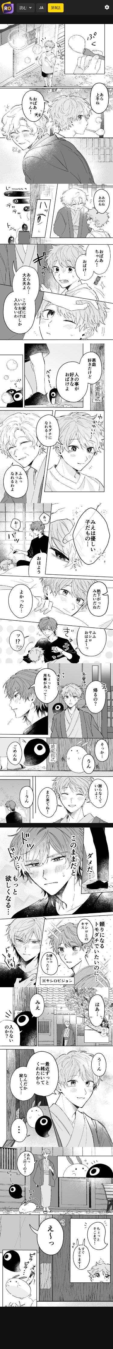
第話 (56, 7)
